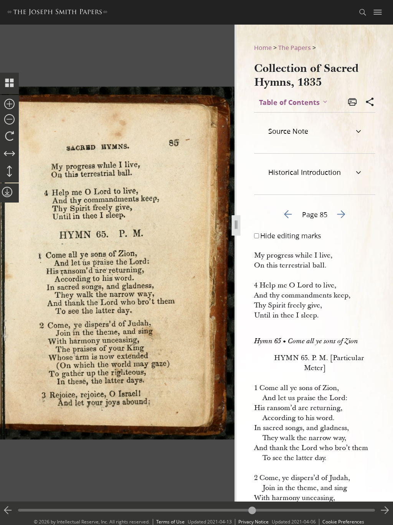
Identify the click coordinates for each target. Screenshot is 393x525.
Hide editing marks (290, 236)
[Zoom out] (9, 120)
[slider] (196, 510)
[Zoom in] (9, 104)
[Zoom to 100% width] (9, 154)
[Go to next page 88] (385, 510)
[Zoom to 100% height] (9, 171)
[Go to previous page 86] (8, 510)
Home (263, 47)
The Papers (294, 47)
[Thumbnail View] (9, 83)
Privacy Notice (253, 521)
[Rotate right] (9, 136)
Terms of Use (170, 521)
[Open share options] (370, 102)
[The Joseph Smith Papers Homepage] (57, 13)
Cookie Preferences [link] (343, 521)
